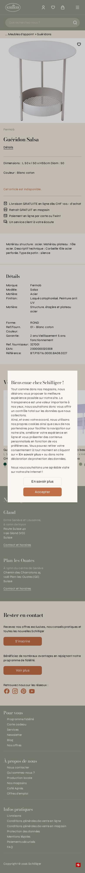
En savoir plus (42, 481)
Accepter (42, 492)
